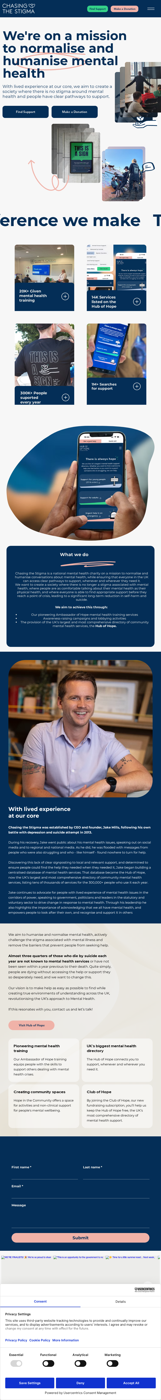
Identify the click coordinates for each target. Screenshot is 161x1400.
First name (21, 1167)
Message (19, 1205)
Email (17, 1186)
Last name (92, 1167)
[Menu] (151, 8)
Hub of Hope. (106, 626)
